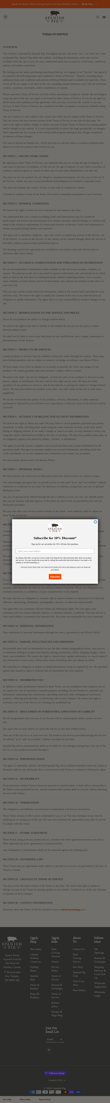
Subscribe (55, 576)
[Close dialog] (95, 521)
